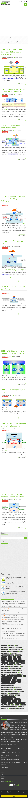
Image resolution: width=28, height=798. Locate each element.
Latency (16, 670)
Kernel (11, 670)
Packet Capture (11, 683)
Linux (21, 670)
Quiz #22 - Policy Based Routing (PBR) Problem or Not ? (14, 762)
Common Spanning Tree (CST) (8, 655)
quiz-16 (5, 149)
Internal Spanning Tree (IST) (15, 668)
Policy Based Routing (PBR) (7, 687)
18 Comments (5, 501)
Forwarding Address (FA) (20, 660)
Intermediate (18, 292)
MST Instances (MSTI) (14, 674)
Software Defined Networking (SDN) (9, 697)
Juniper (16, 246)
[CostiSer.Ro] (10, 38)
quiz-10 (5, 377)
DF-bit (10, 657)
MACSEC (4, 672)
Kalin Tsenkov (5, 616)
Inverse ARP (5, 670)
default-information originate (7, 706)
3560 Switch (5, 645)
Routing (20, 57)
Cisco (16, 57)
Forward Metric (10, 660)
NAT (25, 676)
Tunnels (15, 700)
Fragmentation (5, 662)
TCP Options (18, 699)
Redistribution (14, 691)
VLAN (20, 700)
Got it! (14, 796)
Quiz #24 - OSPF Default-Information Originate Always (13, 749)
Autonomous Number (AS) (15, 649)
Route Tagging (11, 693)
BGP (23, 649)
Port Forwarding (18, 687)
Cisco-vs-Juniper (18, 94)
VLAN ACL (4, 702)
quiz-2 (5, 450)
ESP (20, 659)
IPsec (18, 666)
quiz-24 (5, 77)
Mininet (4, 676)
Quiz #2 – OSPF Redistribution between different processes (13, 495)
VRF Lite (8, 704)
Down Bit (10, 659)
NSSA (16, 678)
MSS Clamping (5, 674)
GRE (18, 662)
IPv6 (22, 666)
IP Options (4, 666)
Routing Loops (5, 695)
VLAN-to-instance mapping (20, 702)
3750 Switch (12, 645)
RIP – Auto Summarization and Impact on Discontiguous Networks (13, 198)
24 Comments (5, 293)
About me (3, 772)
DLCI (15, 657)
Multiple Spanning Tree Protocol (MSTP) (15, 676)
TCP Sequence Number (7, 700)
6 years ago (21, 617)
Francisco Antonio (6, 609)
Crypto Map (5, 657)
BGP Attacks (5, 651)
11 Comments (5, 430)
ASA (17, 645)
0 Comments (5, 205)
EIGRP (16, 659)
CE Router (21, 651)
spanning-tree (12, 708)
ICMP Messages (18, 664)
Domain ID (4, 659)
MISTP (10, 672)
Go (25, 538)
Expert (19, 499)
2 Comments (5, 396)
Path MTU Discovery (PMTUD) (8, 685)
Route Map (5, 693)
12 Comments (5, 58)
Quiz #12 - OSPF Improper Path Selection (10, 755)
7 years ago (12, 626)
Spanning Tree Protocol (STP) (8, 699)
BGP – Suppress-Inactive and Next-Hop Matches (12, 126)
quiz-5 (5, 409)
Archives (3, 776)
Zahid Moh (4, 619)
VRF (3, 704)
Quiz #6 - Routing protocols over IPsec (10, 759)
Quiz (14, 292)
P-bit (19, 681)
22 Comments (5, 357)
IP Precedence (11, 666)
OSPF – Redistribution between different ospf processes (13, 424)
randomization (5, 708)
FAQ (2, 774)
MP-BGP (15, 672)
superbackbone (20, 708)
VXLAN (17, 704)
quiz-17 (5, 109)
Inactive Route (5, 668)
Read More (21, 83)
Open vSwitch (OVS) (6, 681)
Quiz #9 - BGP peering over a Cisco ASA (10, 752)
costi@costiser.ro (8, 781)
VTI (13, 704)
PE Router (4, 683)
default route (23, 704)
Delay (20, 657)
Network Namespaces (7, 680)
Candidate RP (13, 653)
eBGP (16, 706)
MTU (22, 674)
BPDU (11, 651)
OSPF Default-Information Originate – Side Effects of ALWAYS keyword (11, 51)
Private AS (4, 689)
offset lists (21, 706)
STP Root (12, 695)
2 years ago (17, 606)
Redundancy (21, 691)
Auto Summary (5, 649)
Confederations (18, 655)
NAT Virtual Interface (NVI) (7, 678)
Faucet (4, 660)
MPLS (20, 672)
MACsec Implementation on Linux (8, 606)
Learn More (3, 793)
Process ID (11, 689)
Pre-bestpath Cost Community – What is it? (10, 617)
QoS (16, 689)
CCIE (15, 651)
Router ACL (19, 693)
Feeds (2, 778)
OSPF (14, 680)
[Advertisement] (14, 21)
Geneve (11, 664)
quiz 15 (24, 223)
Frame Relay (12, 662)
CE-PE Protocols (6, 653)
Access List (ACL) (6, 647)
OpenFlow (14, 681)
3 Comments (5, 96)
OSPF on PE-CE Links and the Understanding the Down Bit (12, 352)
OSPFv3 (19, 680)
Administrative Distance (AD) (17, 647)
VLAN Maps (11, 702)
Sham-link (18, 695)
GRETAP (23, 662)
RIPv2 (21, 689)
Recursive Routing (6, 691)
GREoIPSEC (5, 664)
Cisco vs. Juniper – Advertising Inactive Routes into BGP (13, 90)
